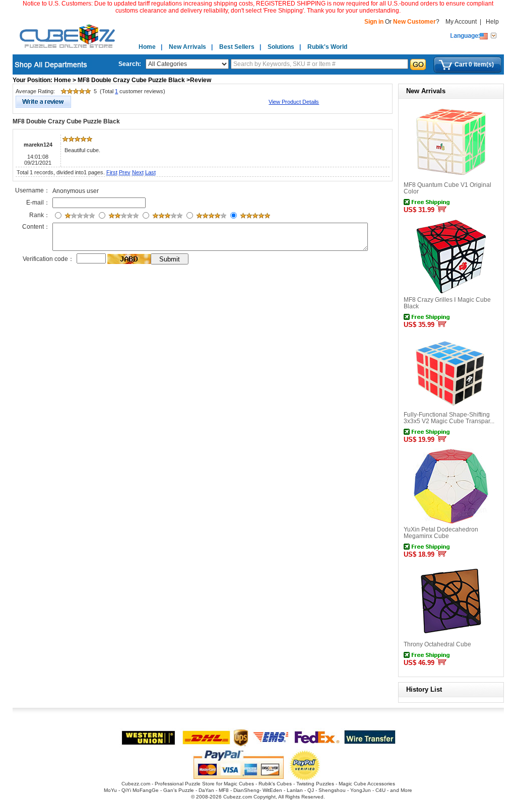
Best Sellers (236, 46)
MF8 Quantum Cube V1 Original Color (447, 188)
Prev (125, 172)
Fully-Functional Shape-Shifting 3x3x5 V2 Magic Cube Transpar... (449, 418)
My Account (461, 21)
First (111, 172)
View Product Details (294, 102)
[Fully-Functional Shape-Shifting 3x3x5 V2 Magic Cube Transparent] (451, 407)
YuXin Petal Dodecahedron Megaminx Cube (441, 533)
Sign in (374, 21)
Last (150, 172)
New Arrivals (187, 46)
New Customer (414, 21)
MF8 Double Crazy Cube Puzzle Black (66, 121)
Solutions (281, 46)
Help (492, 21)
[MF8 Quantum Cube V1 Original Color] (451, 177)
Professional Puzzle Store (185, 783)
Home (147, 46)
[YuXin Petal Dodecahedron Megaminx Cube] (451, 521)
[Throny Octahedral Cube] (451, 636)
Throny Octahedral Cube (437, 644)
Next (138, 172)
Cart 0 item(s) (474, 64)
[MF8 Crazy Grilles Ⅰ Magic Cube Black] (451, 292)
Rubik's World (327, 46)
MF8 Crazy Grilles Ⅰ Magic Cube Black (447, 303)
